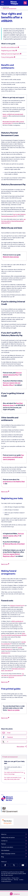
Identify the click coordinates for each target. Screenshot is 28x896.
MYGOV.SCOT (5, 653)
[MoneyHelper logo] (14, 2)
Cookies (21, 879)
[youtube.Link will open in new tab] (23, 865)
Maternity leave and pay (11, 257)
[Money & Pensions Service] (7, 798)
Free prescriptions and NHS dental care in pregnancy (13, 457)
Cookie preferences (6, 881)
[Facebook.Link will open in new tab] (5, 865)
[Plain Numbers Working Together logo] (7, 821)
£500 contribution (17, 621)
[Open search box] (25, 2)
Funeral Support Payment (11, 648)
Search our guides (14, 710)
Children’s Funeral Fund (16, 605)
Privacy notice (15, 878)
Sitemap (16, 879)
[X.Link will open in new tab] (14, 865)
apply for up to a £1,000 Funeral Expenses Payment (13, 635)
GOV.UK (10, 677)
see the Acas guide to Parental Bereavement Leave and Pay (13, 221)
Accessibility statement (7, 879)
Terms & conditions (6, 878)
